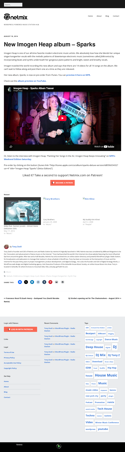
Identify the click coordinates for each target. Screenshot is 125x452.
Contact (116, 16)
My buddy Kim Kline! (91, 219)
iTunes (93, 384)
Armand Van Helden (98, 328)
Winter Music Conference (107, 422)
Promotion (100, 402)
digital (108, 347)
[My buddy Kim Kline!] (101, 207)
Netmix (113, 390)
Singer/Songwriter (59, 276)
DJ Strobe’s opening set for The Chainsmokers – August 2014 (93, 298)
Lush (38, 276)
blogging (111, 334)
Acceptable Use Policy (12, 363)
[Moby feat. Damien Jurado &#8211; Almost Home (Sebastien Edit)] (22, 211)
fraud (95, 368)
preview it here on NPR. (78, 75)
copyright (99, 340)
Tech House (104, 408)
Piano (49, 276)
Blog (107, 16)
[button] (58, 446)
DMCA (88, 362)
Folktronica (18, 276)
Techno (90, 415)
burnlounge (89, 340)
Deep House (94, 347)
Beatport (90, 333)
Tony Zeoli (17, 246)
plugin (111, 396)
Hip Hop (112, 367)
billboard (102, 333)
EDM (88, 367)
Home (90, 16)
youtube (103, 429)
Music (8, 272)
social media (90, 409)
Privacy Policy (9, 358)
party (103, 395)
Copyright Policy (10, 368)
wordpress (90, 429)
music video (92, 390)
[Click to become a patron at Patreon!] (62, 186)
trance (99, 416)
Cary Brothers (49, 219)
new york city (92, 396)
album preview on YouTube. (32, 81)
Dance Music (111, 339)
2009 (87, 328)
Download (97, 361)
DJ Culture (89, 356)
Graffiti (102, 368)
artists (109, 328)
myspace (104, 390)
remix (110, 402)
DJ (115, 346)
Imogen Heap (29, 276)
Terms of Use (9, 352)
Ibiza (87, 384)
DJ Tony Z (114, 355)
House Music (106, 375)
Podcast (89, 402)
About (99, 16)
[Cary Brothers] (61, 207)
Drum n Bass (109, 362)
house (89, 375)
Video (89, 422)
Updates (107, 416)
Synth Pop (72, 276)
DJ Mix (100, 355)
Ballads (10, 276)
